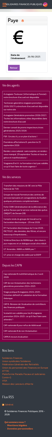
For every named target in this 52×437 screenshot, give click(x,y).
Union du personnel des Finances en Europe (25, 367)
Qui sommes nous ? (15, 422)
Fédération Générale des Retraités (20, 364)
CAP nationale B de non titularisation (20, 331)
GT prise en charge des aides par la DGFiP (22, 255)
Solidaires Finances (12, 358)
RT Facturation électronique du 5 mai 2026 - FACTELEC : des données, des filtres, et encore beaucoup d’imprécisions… (25, 231)
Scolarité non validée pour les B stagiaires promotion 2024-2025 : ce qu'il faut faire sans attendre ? (25, 316)
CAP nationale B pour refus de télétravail (22, 325)
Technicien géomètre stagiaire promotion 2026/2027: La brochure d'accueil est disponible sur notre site (26, 106)
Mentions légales (17, 425)
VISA (4, 380)
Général (9, 404)
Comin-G (6, 377)
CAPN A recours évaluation (16, 336)
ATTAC (5, 370)
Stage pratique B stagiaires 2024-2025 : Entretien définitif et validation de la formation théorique (25, 295)
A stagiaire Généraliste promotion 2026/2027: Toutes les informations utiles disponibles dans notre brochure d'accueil (25, 118)
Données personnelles (20, 428)
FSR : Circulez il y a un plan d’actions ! (20, 136)
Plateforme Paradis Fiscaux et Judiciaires (23, 374)
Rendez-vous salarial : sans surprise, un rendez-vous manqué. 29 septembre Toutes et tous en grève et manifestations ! (26, 154)
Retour (14, 67)
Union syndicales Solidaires (16, 361)
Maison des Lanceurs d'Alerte (17, 383)
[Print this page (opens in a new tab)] (22, 20)
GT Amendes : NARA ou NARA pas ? (19, 249)
